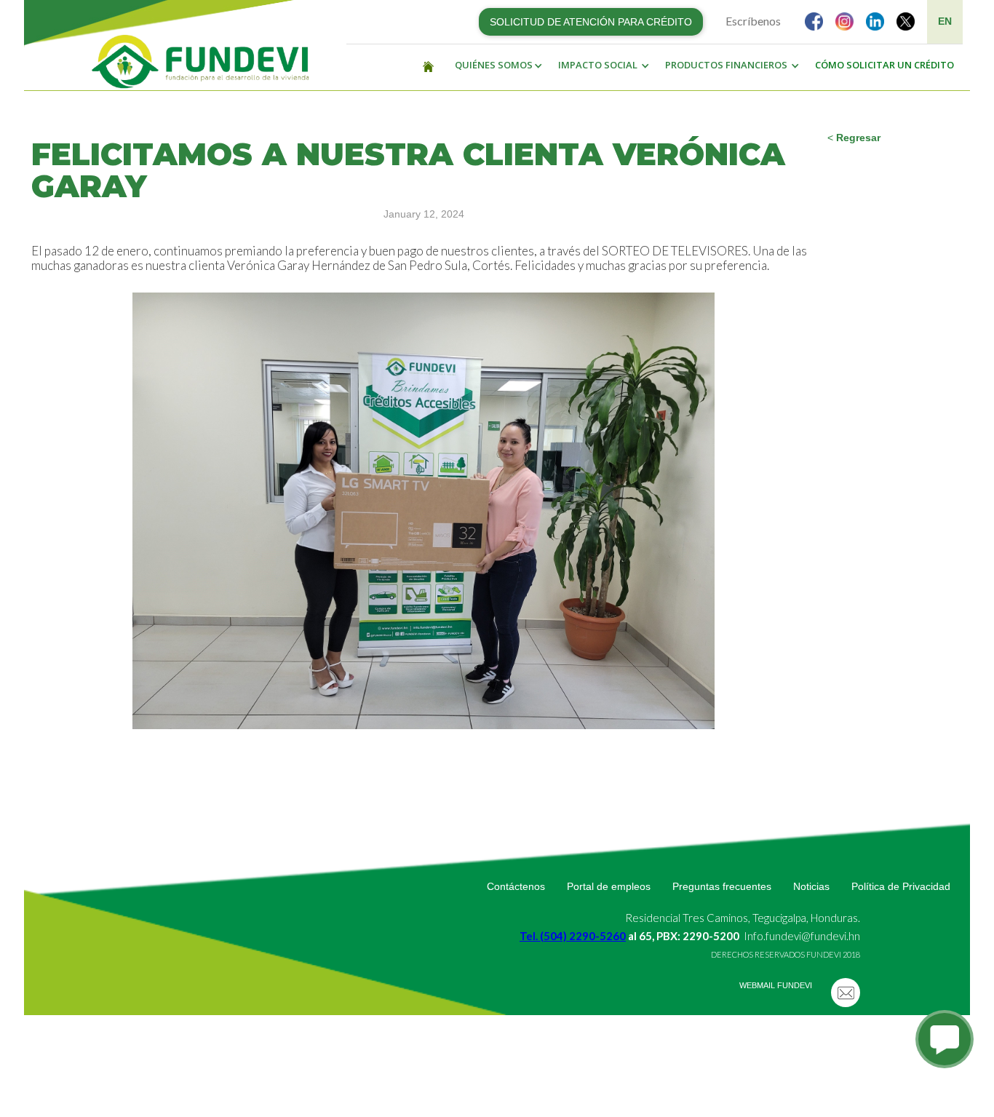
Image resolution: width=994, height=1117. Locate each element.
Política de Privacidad (900, 886)
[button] (494, 65)
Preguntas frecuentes (721, 886)
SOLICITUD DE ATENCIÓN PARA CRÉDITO (591, 22)
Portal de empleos (609, 886)
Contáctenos (516, 886)
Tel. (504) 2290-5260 (573, 935)
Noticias (811, 886)
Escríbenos (753, 21)
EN (945, 21)
